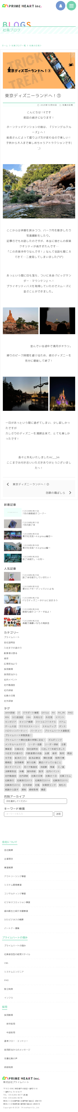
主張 (63, 744)
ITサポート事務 (31, 712)
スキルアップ (49, 726)
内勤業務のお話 (34, 753)
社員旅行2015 (60, 780)
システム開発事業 (13, 884)
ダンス (62, 726)
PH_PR (61, 712)
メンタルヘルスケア (15, 744)
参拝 (6, 658)
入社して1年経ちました (53, 749)
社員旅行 (9, 780)
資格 (24, 789)
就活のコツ (20, 757)
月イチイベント (13, 767)
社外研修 (8, 700)
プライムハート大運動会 (57, 730)
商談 (69, 753)
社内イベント (10, 679)
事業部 (8, 749)
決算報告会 (10, 771)
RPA (7, 717)
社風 (37, 785)
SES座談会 (17, 717)
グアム (62, 721)
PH (53, 712)
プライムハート (12, 637)
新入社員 (31, 762)
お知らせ (38, 717)
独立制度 (8, 989)
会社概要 (8, 850)
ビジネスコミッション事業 (17, 902)
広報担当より (10, 663)
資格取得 (33, 789)
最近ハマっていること (50, 762)
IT (19, 712)
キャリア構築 (26, 721)
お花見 (49, 717)
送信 (58, 813)
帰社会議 (47, 757)
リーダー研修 (51, 744)
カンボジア (10, 721)
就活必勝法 (34, 757)
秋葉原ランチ (49, 785)
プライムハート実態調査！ (18, 735)
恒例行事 (59, 757)
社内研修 (8, 690)
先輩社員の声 (10, 1058)
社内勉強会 (9, 685)
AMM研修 (10, 712)
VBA (28, 717)
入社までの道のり (13, 647)
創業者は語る (10, 653)
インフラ (8, 997)
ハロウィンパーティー (16, 730)
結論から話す (12, 789)
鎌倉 (43, 789)
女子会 (8, 757)
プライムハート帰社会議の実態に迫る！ (25, 739)
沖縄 (21, 771)
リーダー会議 (35, 744)
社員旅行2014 (42, 780)
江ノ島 (61, 767)
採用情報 (8, 669)
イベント (59, 717)
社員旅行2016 (12, 785)
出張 (47, 753)
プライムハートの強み (15, 945)
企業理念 (8, 858)
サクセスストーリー (29, 726)
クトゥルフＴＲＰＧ (46, 721)
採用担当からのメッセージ (17, 1049)
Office (45, 712)
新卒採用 (10, 1023)
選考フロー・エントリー (16, 1041)
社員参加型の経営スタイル (17, 954)
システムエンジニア (14, 971)
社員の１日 (51, 775)
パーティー (36, 730)
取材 (62, 753)
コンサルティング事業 (15, 893)
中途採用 (10, 1032)
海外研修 (31, 771)
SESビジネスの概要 (13, 919)
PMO (70, 712)
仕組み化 (19, 749)
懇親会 (8, 762)
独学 (41, 771)
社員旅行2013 (24, 780)
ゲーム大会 (10, 726)
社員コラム (65, 775)
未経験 (43, 767)
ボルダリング (55, 739)
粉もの (62, 785)
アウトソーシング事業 (15, 876)
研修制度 (8, 1067)
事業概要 (8, 867)
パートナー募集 (11, 928)
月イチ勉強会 (30, 767)
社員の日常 (34, 45)
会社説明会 (9, 642)
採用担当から (10, 674)
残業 (52, 767)
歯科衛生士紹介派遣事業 (16, 911)
